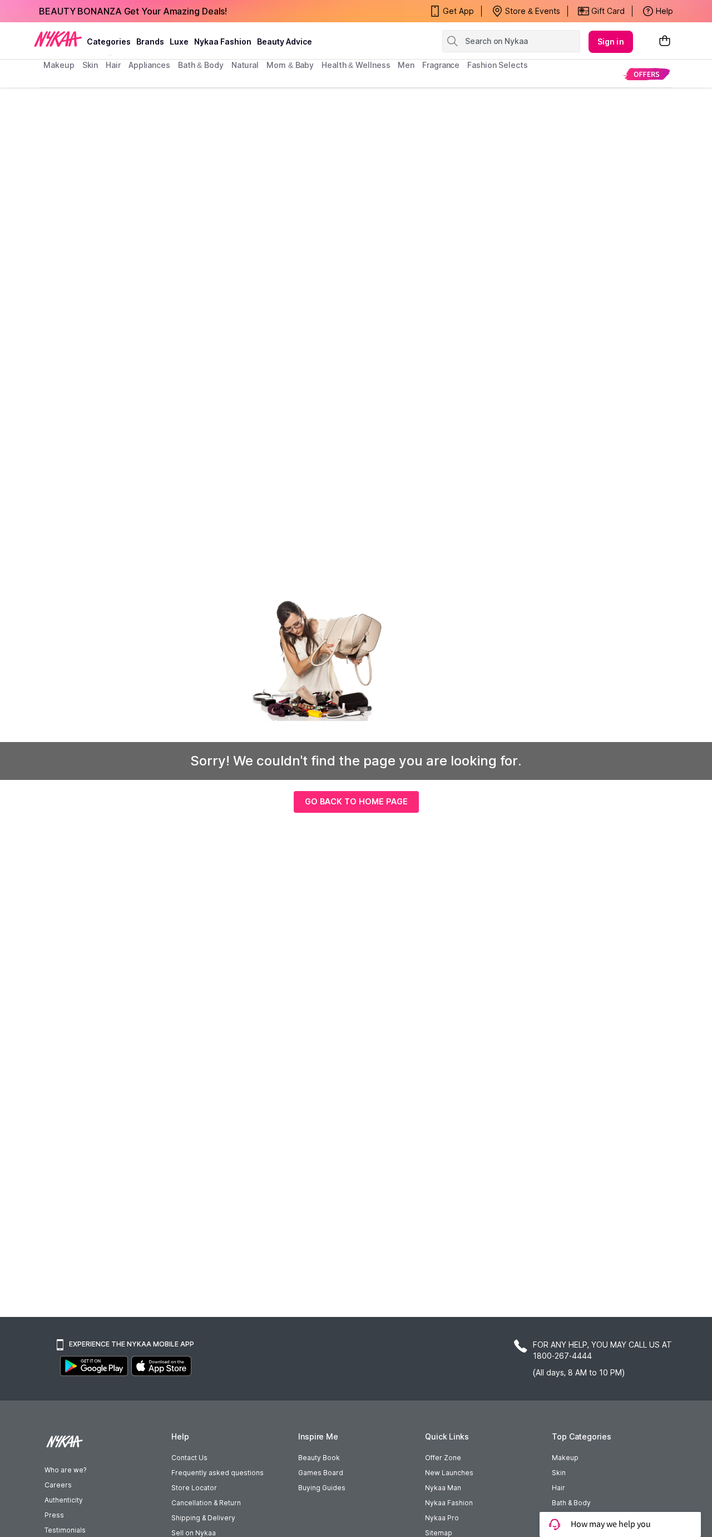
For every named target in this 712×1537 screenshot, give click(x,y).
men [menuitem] (406, 65)
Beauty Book (319, 1457)
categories (109, 41)
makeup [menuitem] (58, 65)
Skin (559, 1472)
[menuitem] (646, 73)
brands (150, 41)
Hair (558, 1488)
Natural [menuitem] (245, 65)
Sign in (610, 41)
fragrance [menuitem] (440, 65)
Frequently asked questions (217, 1472)
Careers (58, 1485)
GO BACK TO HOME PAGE (356, 801)
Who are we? (65, 1470)
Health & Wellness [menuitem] (356, 65)
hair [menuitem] (113, 65)
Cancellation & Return (206, 1503)
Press (54, 1515)
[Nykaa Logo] (58, 38)
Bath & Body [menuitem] (201, 65)
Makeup (565, 1457)
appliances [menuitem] (149, 65)
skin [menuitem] (90, 65)
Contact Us (189, 1457)
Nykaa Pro (442, 1518)
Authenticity (63, 1500)
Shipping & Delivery (203, 1518)
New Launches (449, 1472)
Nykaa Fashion (222, 41)
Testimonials (65, 1530)
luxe (179, 41)
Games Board (320, 1472)
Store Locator (194, 1488)
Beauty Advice (284, 41)
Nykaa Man (443, 1488)
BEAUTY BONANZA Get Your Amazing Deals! (133, 11)
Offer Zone (443, 1457)
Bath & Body (571, 1503)
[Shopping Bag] (664, 41)
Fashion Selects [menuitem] (497, 65)
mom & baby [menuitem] (290, 65)
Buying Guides (321, 1488)
